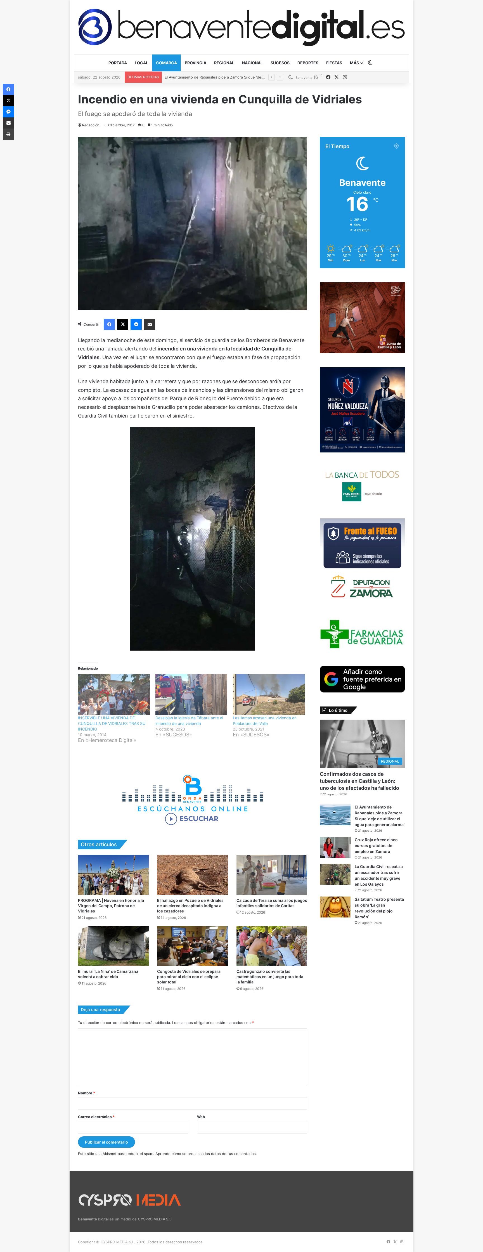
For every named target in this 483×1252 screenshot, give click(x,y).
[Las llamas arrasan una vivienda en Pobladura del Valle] (269, 694)
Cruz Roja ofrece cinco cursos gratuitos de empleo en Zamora (219, 77)
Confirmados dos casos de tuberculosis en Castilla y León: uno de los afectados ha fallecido (359, 781)
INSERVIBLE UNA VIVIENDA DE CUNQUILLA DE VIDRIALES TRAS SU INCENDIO (111, 723)
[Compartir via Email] (149, 324)
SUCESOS (280, 62)
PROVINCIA (195, 62)
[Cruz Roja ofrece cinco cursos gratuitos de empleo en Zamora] (335, 847)
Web (201, 1117)
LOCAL (141, 62)
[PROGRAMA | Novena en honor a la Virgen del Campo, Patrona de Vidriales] (113, 875)
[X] (122, 324)
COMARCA (166, 62)
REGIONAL (224, 62)
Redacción (90, 125)
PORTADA (117, 62)
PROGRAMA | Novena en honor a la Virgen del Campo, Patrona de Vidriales (111, 905)
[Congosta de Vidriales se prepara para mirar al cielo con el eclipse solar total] (192, 946)
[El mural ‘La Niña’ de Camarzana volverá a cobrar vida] (113, 946)
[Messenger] (136, 324)
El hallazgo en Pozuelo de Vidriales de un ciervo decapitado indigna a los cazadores (190, 905)
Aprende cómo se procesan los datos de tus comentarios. (206, 1153)
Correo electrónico (96, 1117)
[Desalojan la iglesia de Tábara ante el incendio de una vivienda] (191, 694)
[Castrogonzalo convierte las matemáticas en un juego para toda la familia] (271, 946)
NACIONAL (252, 62)
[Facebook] (109, 324)
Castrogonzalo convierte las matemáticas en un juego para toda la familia (269, 976)
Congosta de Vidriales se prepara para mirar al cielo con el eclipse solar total (189, 976)
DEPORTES (307, 62)
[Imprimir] (8, 134)
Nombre (86, 1093)
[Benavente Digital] (241, 27)
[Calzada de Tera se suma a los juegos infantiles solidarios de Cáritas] (271, 875)
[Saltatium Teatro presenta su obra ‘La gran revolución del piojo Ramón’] (335, 907)
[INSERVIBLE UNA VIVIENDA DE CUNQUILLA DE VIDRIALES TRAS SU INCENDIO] (114, 694)
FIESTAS (334, 62)
